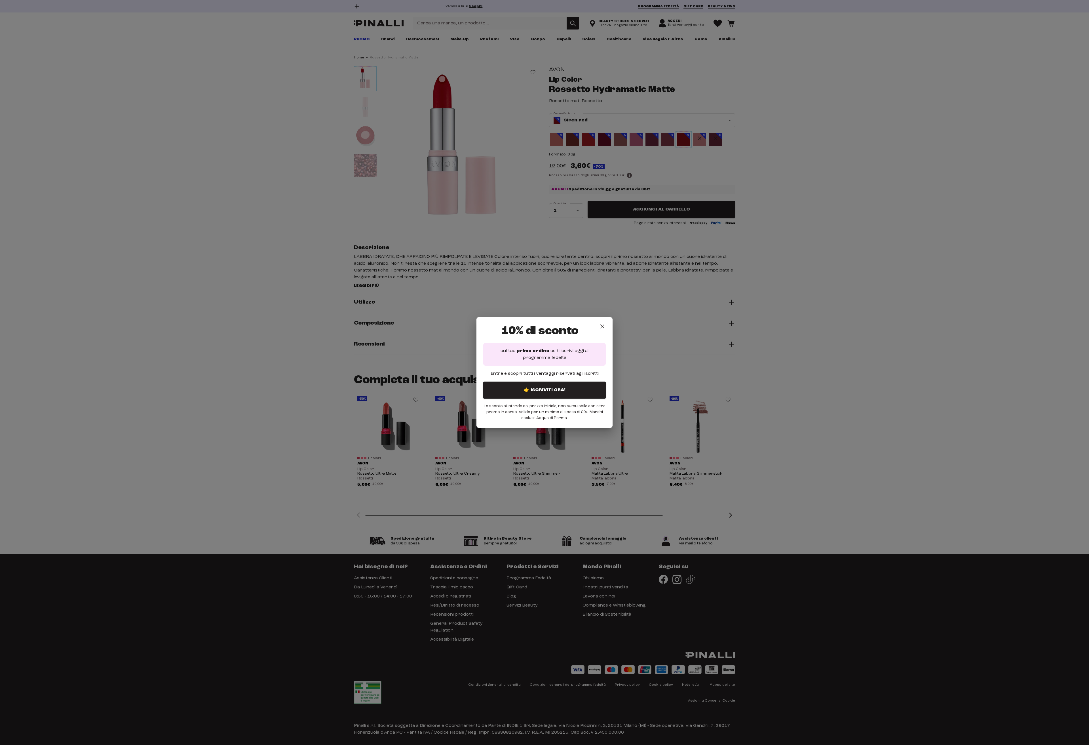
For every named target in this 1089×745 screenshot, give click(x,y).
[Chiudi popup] (602, 326)
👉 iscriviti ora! (544, 390)
